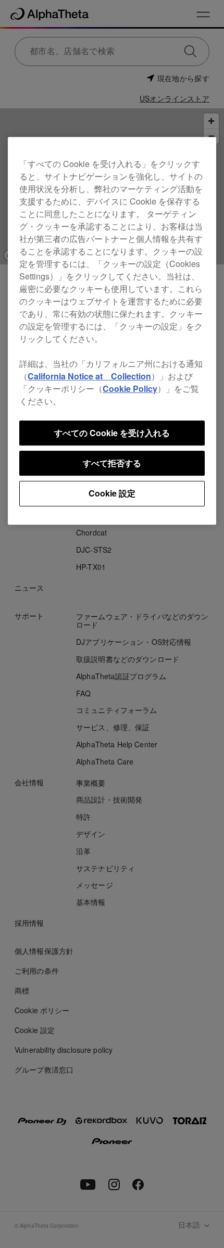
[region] (112, 331)
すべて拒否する (112, 463)
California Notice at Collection (89, 376)
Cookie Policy (130, 388)
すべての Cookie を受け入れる (112, 433)
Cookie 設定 (112, 494)
